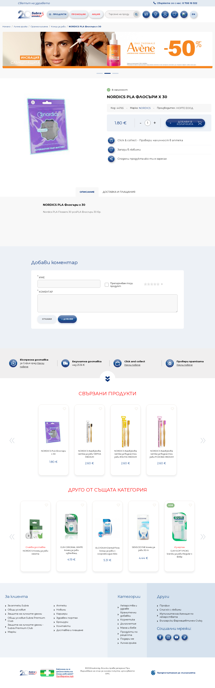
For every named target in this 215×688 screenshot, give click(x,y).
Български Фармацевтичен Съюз (181, 620)
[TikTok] (184, 637)
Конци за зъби (58, 26)
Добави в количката (185, 123)
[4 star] (154, 284)
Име (41, 277)
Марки (12, 631)
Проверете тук (65, 676)
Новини (61, 609)
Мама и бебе (128, 627)
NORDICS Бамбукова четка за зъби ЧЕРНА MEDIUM (89, 454)
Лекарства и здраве (128, 607)
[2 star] (148, 284)
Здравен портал (67, 617)
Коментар (45, 292)
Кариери (61, 613)
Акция (96, 14)
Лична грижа (20, 26)
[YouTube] (176, 637)
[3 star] (151, 284)
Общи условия (16, 609)
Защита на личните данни (25, 613)
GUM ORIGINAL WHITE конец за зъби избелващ (71, 550)
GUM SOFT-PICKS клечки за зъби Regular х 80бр (179, 553)
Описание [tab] (87, 191)
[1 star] (145, 284)
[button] (99, 73)
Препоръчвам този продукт (121, 285)
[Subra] (31, 14)
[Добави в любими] (64, 408)
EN (193, 14)
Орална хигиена (39, 26)
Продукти (59, 14)
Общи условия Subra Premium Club (26, 619)
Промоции (78, 14)
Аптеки (61, 605)
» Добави (67, 319)
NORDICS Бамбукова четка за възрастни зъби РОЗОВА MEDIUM (162, 454)
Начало (7, 26)
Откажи (47, 319)
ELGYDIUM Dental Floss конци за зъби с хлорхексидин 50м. (107, 550)
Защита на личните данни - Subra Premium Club (25, 626)
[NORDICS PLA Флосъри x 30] (50, 125)
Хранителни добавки (128, 614)
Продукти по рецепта (129, 633)
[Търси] (136, 14)
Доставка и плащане (69, 630)
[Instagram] (168, 637)
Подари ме (127, 638)
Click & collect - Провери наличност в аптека (150, 140)
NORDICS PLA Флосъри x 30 (85, 26)
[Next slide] (203, 440)
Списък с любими (170, 609)
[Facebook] (160, 637)
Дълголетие (128, 623)
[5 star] (158, 284)
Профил (165, 605)
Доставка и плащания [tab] (119, 191)
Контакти (63, 625)
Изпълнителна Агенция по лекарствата (176, 615)
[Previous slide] (11, 440)
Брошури (62, 621)
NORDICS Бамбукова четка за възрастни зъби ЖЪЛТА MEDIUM (125, 454)
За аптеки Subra (18, 605)
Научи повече (132, 365)
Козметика (127, 619)
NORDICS (145, 108)
